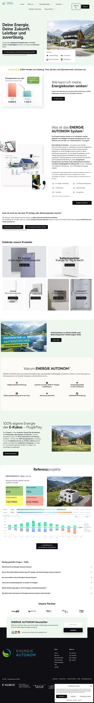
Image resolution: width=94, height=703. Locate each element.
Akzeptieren (61, 696)
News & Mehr (49, 9)
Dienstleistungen (44, 4)
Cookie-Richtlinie (69, 700)
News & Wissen (58, 660)
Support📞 (76, 7)
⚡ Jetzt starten (58, 99)
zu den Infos (56, 340)
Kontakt (85, 6)
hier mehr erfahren (24, 265)
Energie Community (35, 9)
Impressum (79, 700)
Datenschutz (75, 700)
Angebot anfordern (82, 203)
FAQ (55, 665)
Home (22, 4)
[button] (91, 686)
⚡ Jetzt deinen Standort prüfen (36, 227)
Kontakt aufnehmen (11, 453)
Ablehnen (73, 696)
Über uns (30, 4)
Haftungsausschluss (86, 679)
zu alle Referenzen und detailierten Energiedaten (47, 546)
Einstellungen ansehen (85, 696)
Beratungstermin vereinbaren (13, 227)
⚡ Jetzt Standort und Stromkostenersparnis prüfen (19, 52)
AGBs (78, 679)
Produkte (58, 4)
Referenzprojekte (58, 662)
